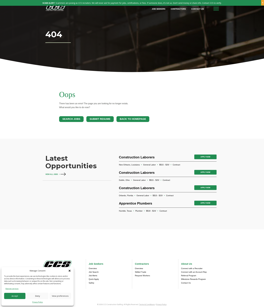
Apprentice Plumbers (135, 203)
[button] (69, 270)
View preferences (60, 296)
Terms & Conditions (147, 304)
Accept (15, 296)
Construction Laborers (137, 157)
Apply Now (205, 157)
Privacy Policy (37, 302)
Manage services (12, 288)
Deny (37, 296)
